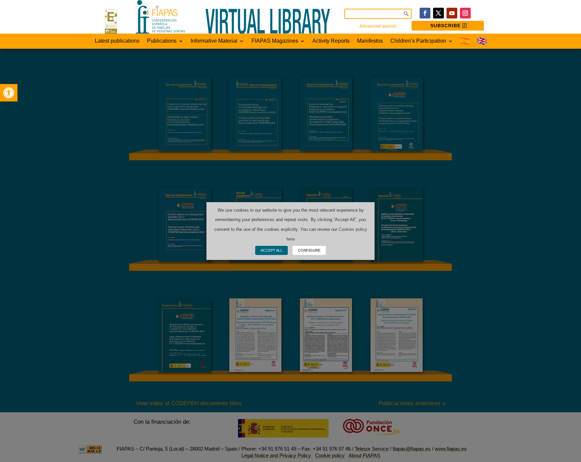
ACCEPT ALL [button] (271, 250)
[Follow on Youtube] (452, 13)
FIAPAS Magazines (274, 41)
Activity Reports (331, 41)
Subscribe (445, 25)
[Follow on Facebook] (425, 13)
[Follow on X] (438, 13)
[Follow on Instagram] (465, 13)
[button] (8, 92)
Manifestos (370, 41)
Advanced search (377, 26)
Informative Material (214, 41)
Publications (162, 41)
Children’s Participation (418, 41)
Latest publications (117, 41)
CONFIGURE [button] (309, 250)
